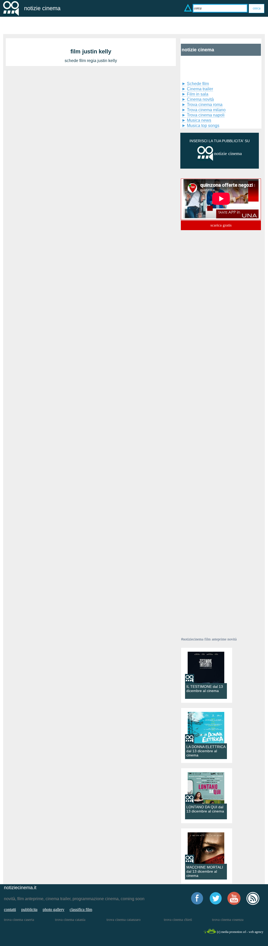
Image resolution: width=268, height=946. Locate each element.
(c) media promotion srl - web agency (240, 932)
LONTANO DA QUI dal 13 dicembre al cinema (205, 809)
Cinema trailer (200, 89)
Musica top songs (203, 125)
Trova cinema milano (206, 110)
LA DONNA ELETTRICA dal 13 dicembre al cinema (205, 751)
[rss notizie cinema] (253, 904)
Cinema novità (200, 99)
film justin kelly (90, 51)
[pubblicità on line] (205, 160)
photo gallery (53, 909)
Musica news (199, 120)
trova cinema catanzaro (124, 920)
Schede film (198, 83)
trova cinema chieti (178, 920)
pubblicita (29, 909)
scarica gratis (221, 225)
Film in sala (197, 94)
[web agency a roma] (209, 933)
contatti (10, 909)
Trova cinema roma (204, 104)
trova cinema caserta (19, 920)
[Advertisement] (207, 67)
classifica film (81, 909)
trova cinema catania (70, 920)
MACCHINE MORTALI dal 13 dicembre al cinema (204, 871)
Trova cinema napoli (206, 115)
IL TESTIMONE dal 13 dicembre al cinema (204, 688)
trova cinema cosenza (227, 920)
